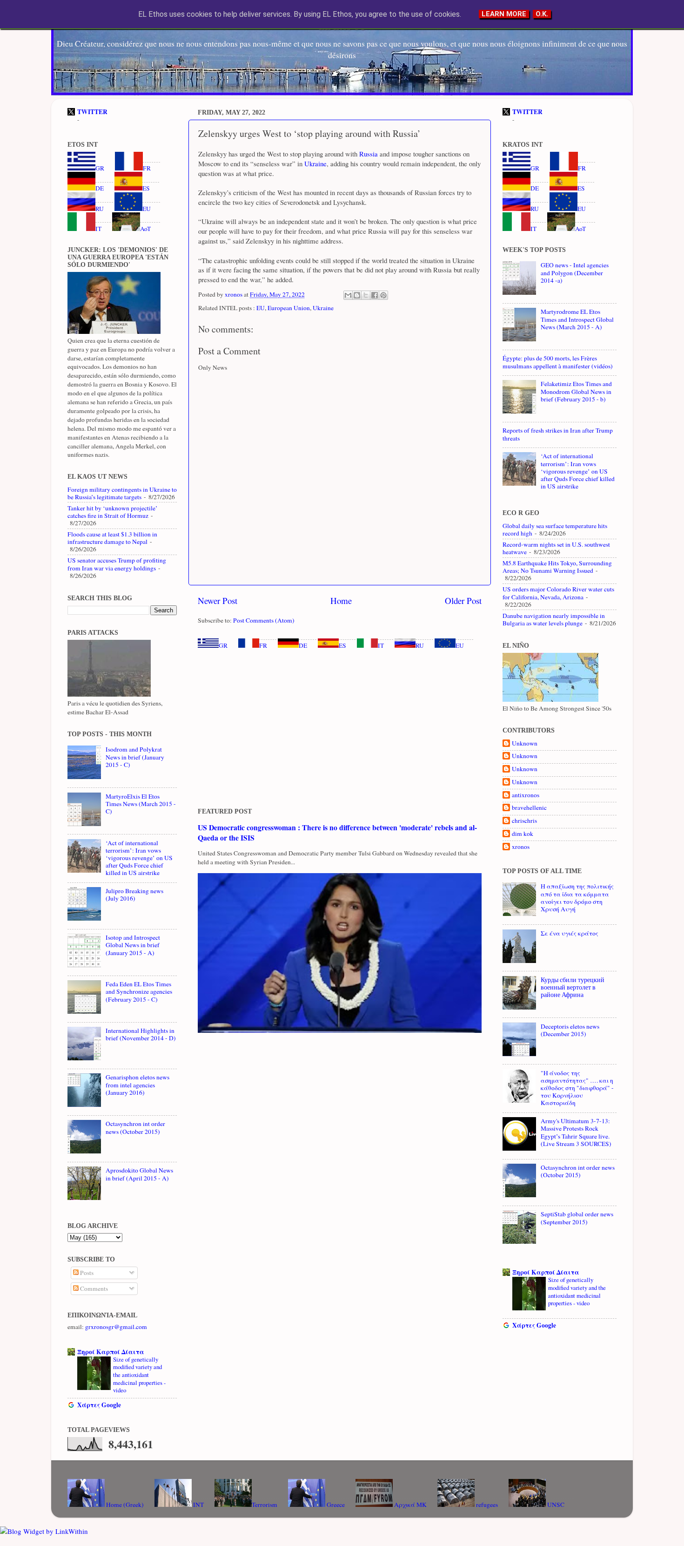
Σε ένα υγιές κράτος (569, 933)
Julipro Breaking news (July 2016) (134, 894)
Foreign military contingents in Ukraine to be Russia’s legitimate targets (122, 493)
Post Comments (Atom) (264, 620)
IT (381, 645)
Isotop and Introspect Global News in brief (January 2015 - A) (133, 944)
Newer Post (217, 600)
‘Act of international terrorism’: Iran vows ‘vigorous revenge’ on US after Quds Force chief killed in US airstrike (139, 858)
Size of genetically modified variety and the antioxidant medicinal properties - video (139, 1375)
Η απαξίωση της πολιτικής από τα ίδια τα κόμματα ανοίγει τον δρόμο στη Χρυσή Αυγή (577, 897)
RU (420, 645)
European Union (289, 308)
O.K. (542, 14)
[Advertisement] (340, 729)
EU (260, 308)
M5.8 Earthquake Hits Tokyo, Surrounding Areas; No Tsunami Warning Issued (557, 567)
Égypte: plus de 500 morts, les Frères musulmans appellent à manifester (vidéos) (558, 362)
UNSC (555, 1504)
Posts (86, 1272)
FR (263, 645)
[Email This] (348, 295)
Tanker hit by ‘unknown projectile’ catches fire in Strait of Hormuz (112, 512)
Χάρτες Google (99, 1405)
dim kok (522, 834)
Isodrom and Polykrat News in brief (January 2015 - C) (135, 756)
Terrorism (264, 1504)
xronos (521, 847)
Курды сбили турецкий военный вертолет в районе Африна (572, 987)
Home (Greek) (124, 1504)
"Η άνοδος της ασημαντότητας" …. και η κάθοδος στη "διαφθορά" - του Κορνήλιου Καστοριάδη (577, 1088)
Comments (93, 1288)
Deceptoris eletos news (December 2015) (570, 1030)
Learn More (504, 14)
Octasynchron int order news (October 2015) (135, 1127)
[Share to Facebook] (374, 295)
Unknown (524, 743)
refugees (486, 1504)
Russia (367, 153)
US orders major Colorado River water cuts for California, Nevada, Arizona (558, 593)
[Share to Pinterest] (383, 295)
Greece (335, 1504)
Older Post (463, 600)
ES (342, 645)
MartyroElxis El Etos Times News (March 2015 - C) (141, 803)
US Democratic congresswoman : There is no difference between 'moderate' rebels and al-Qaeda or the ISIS (337, 832)
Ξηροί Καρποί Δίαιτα (110, 1351)
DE (303, 645)
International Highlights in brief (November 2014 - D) (141, 1034)
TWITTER (92, 111)
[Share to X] (365, 295)
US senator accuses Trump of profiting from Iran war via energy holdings (116, 564)
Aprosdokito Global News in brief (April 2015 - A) (139, 1174)
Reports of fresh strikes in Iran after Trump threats (558, 434)
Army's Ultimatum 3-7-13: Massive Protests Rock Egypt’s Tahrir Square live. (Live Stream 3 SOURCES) (576, 1132)
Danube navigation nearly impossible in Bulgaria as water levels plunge (554, 619)
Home (341, 600)
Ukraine (314, 163)
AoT (145, 228)
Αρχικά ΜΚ (410, 1504)
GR (223, 645)
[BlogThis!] (357, 295)
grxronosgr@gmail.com (116, 1326)
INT (198, 1504)
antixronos (525, 795)
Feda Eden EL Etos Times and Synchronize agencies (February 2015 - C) (139, 991)
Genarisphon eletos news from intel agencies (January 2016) (137, 1084)
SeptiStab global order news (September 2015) (577, 1218)
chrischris (524, 821)
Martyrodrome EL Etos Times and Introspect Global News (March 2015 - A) (577, 319)
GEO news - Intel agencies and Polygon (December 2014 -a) (575, 272)
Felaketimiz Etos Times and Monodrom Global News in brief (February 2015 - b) (576, 391)
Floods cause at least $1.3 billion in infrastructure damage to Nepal (112, 538)
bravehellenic (529, 808)
